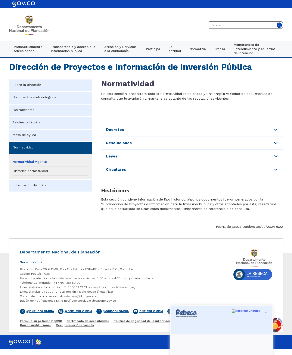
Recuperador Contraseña (75, 325)
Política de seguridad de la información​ (144, 321)
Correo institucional (35, 325)
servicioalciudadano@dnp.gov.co (72, 296)
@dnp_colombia (78, 311)
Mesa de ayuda (24, 135)
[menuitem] (28, 49)
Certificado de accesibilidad (87, 321)
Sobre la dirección (27, 85)
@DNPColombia (116, 311)
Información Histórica (29, 185)
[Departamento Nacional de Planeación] (29, 25)
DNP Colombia (151, 311)
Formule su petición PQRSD (41, 321)
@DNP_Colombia (40, 311)
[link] (28, 49)
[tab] (192, 129)
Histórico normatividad (30, 171)
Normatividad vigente (30, 162)
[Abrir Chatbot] (274, 325)
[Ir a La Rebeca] (252, 275)
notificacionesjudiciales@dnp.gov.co (90, 300)
